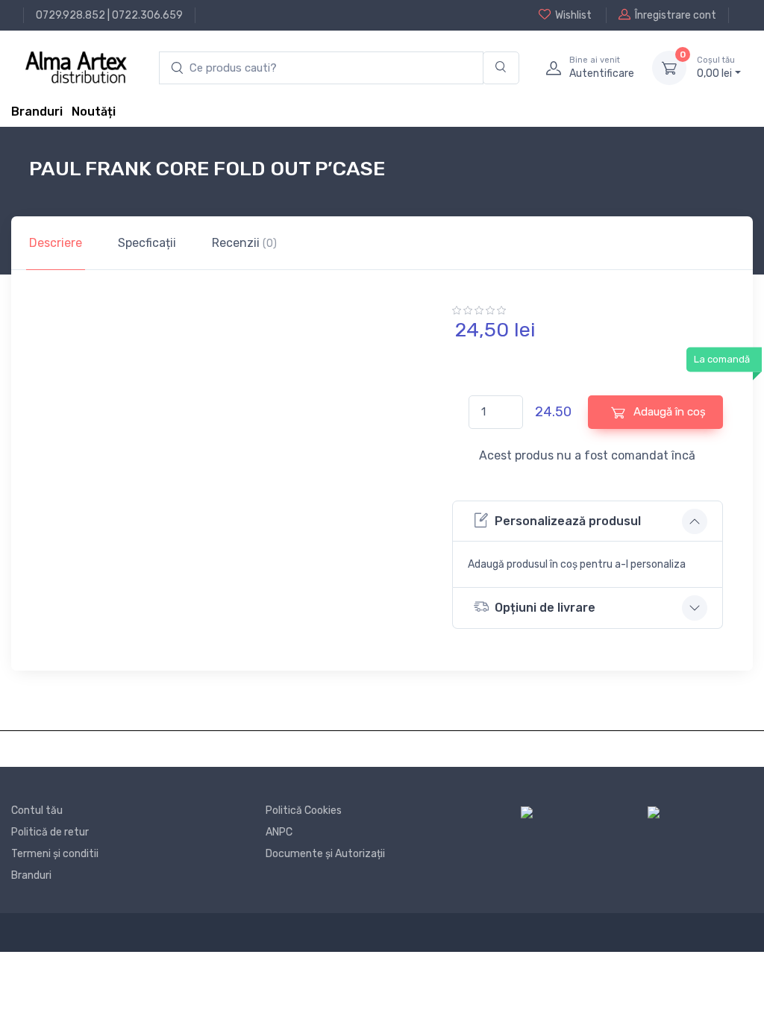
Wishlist (573, 15)
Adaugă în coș (668, 411)
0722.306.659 (147, 15)
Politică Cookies (304, 810)
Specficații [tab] (147, 243)
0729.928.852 (70, 15)
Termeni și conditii (54, 853)
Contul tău (37, 810)
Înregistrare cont (675, 15)
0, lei (716, 67)
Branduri (37, 111)
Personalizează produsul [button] (568, 521)
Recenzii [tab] (244, 243)
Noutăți (94, 111)
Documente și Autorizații (325, 853)
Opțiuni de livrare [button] (545, 608)
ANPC (279, 832)
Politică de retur (50, 832)
